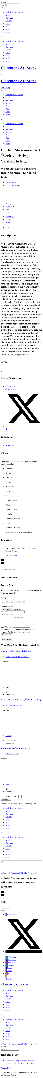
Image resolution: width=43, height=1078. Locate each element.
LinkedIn (11, 965)
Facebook (11, 914)
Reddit (9, 970)
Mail (10, 973)
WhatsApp (12, 957)
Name (3, 611)
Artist (8, 15)
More (8, 32)
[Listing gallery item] (1, 370)
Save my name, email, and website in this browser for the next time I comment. (18, 630)
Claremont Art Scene (18, 68)
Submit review (6, 635)
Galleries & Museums (14, 12)
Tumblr (10, 968)
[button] (21, 36)
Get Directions (12, 555)
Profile (8, 204)
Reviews (10, 206)
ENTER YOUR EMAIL (9, 796)
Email (3, 614)
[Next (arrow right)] (4, 910)
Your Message (6, 627)
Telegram (12, 959)
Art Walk (9, 20)
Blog (7, 26)
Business (9, 18)
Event (8, 23)
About (8, 29)
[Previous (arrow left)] (2, 910)
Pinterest (11, 962)
